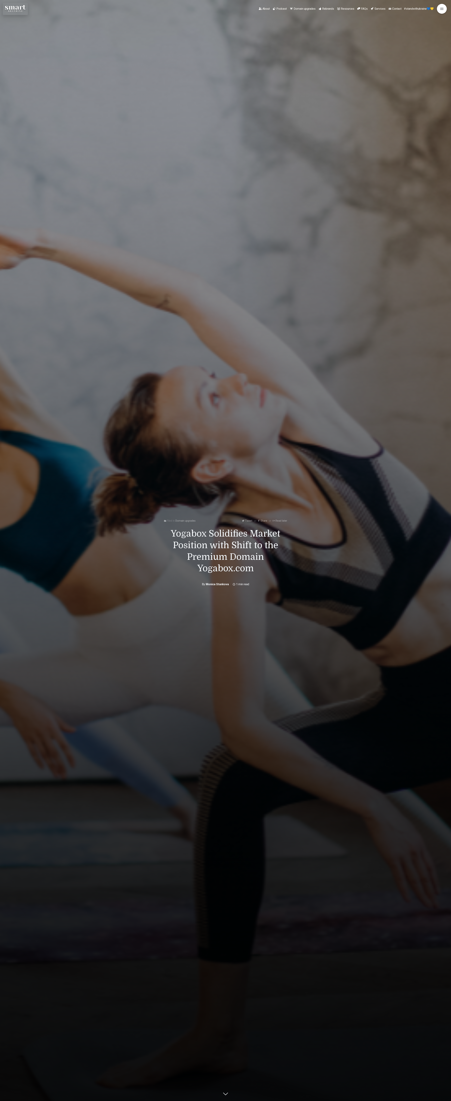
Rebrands (328, 8)
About (266, 8)
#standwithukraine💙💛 (419, 8)
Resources (347, 8)
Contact (396, 8)
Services (380, 8)
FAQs (364, 8)
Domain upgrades (305, 8)
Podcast (281, 8)
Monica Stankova (217, 584)
